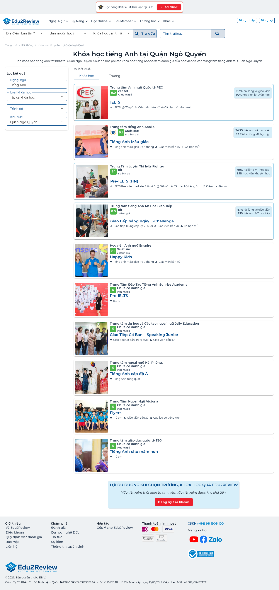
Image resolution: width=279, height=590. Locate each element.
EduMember (123, 21)
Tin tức (56, 537)
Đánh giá (58, 528)
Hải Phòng (27, 45)
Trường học (148, 21)
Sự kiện (57, 542)
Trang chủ (11, 45)
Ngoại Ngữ (57, 21)
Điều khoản (15, 532)
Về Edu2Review (18, 528)
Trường (114, 76)
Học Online (99, 21)
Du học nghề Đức (65, 532)
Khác (166, 21)
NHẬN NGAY (169, 7)
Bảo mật (12, 542)
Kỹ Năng (78, 21)
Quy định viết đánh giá (24, 537)
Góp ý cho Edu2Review (115, 528)
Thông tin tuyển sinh (67, 547)
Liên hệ (11, 547)
